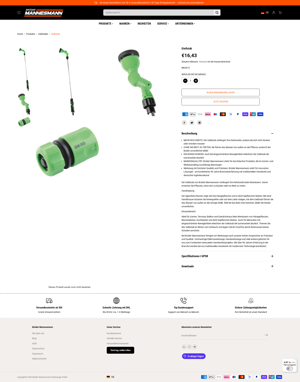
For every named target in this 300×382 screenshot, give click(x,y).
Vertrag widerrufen (120, 350)
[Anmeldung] (274, 12)
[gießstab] (67, 81)
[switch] (290, 368)
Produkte (30, 34)
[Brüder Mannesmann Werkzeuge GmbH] (43, 12)
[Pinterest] (199, 122)
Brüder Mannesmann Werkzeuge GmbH (49, 377)
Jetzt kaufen (220, 101)
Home (20, 34)
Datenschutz (38, 348)
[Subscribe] (266, 335)
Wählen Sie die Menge (194, 74)
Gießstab (55, 34)
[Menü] (295, 360)
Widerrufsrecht (39, 358)
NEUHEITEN (144, 23)
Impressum (37, 353)
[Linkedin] (184, 346)
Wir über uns (38, 333)
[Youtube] (194, 346)
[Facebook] (184, 122)
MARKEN (124, 23)
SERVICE (162, 23)
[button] (19, 12)
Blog (34, 338)
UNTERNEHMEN (184, 23)
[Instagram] (189, 346)
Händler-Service (114, 338)
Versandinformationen (118, 343)
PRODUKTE (105, 23)
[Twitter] (192, 122)
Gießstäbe (43, 34)
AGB (34, 343)
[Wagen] (280, 12)
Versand (203, 61)
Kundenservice (114, 333)
